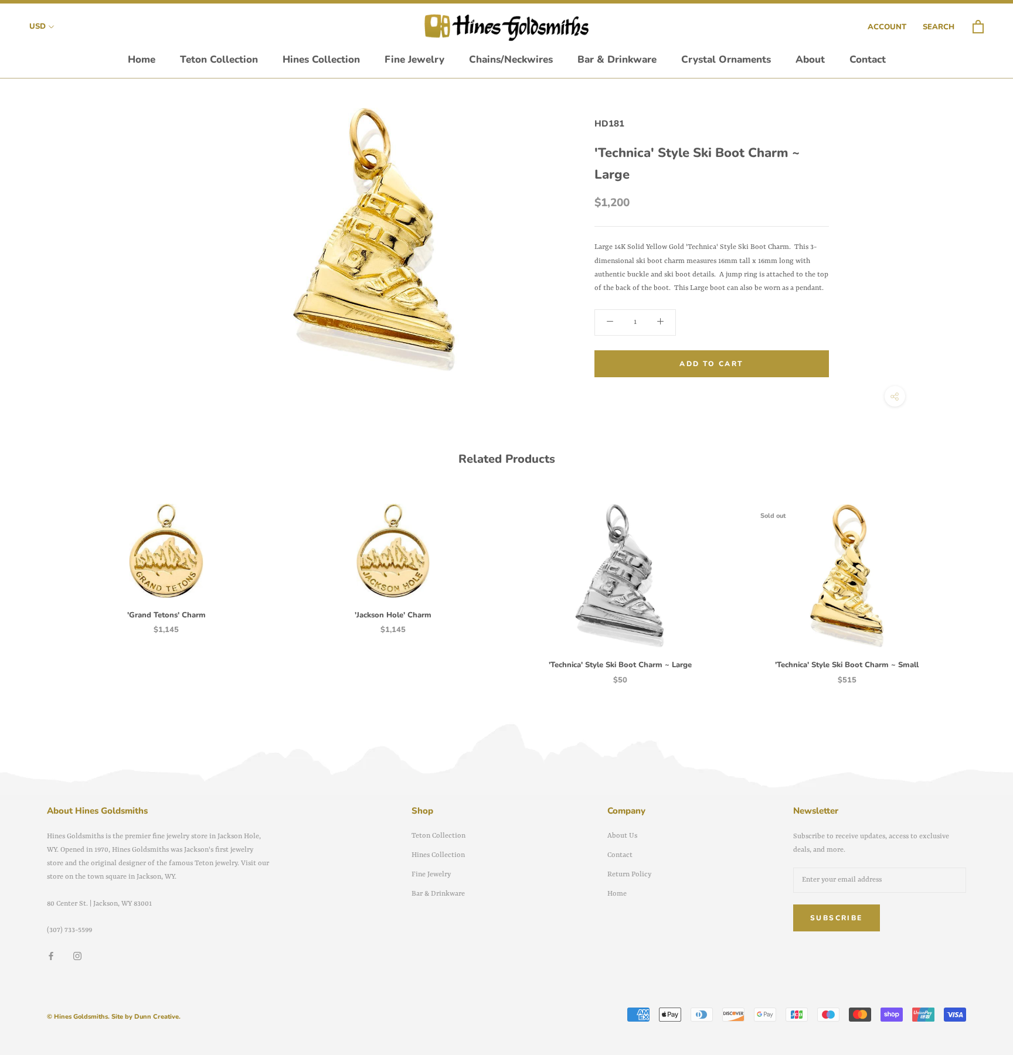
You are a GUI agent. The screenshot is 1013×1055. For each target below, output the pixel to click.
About (810, 59)
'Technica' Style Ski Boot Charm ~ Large (620, 665)
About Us (622, 836)
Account (887, 27)
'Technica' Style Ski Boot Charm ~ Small (847, 665)
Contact (867, 59)
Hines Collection (321, 59)
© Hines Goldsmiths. (78, 1016)
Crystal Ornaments (726, 59)
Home (141, 59)
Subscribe (836, 918)
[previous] (36, 582)
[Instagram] (77, 955)
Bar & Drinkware (617, 59)
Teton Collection (219, 59)
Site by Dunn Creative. (146, 1016)
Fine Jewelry (414, 59)
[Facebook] (51, 955)
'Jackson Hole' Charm (393, 615)
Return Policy (629, 874)
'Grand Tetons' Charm (166, 615)
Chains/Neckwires (511, 59)
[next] (976, 582)
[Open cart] (978, 27)
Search (938, 27)
